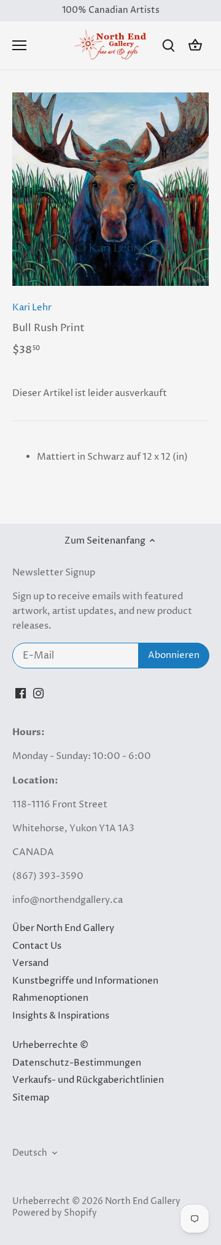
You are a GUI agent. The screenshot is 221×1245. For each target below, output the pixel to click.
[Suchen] (168, 45)
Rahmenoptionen (50, 998)
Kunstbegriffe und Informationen (85, 980)
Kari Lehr (32, 307)
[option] (110, 189)
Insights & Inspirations (60, 1015)
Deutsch (29, 1153)
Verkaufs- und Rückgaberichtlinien (88, 1080)
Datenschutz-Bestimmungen (76, 1062)
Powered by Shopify (54, 1213)
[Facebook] (20, 692)
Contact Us (36, 946)
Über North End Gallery (63, 928)
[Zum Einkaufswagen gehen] (195, 45)
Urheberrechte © (50, 1045)
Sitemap (30, 1097)
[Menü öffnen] (19, 45)
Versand (30, 963)
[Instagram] (38, 692)
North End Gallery (142, 1201)
